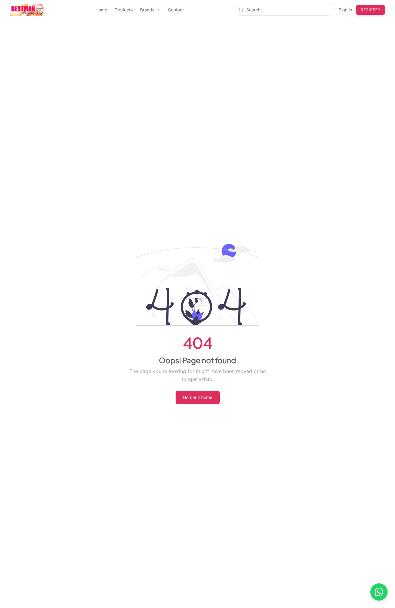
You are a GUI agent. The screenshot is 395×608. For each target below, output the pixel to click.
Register (370, 9)
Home (101, 9)
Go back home (197, 397)
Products (123, 9)
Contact (176, 9)
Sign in (345, 9)
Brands (147, 9)
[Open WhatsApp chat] (379, 592)
